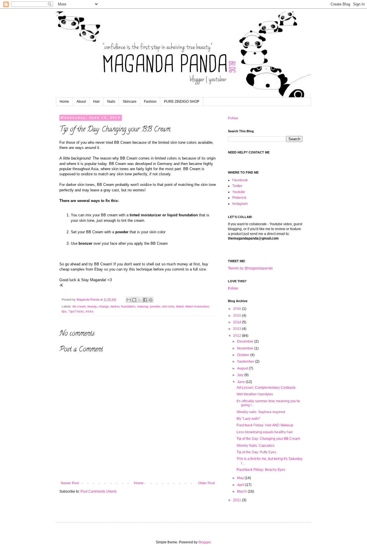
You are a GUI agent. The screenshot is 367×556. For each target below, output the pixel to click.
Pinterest (239, 198)
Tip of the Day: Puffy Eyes (256, 452)
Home (64, 102)
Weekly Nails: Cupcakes (255, 446)
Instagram (240, 204)
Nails (111, 102)
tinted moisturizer (197, 306)
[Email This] (129, 300)
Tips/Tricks (76, 311)
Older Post (206, 483)
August (243, 368)
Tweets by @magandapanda (250, 268)
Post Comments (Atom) (98, 491)
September (246, 361)
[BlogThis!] (134, 300)
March (242, 491)
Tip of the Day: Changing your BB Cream (268, 439)
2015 (237, 316)
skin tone (168, 306)
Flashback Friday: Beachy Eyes (261, 470)
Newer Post (70, 483)
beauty (92, 306)
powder (155, 306)
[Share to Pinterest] (150, 300)
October (243, 355)
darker (114, 306)
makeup (142, 306)
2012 (237, 336)
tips (64, 311)
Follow (233, 118)
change (103, 306)
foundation (128, 306)
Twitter (237, 186)
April (241, 485)
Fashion (150, 102)
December (245, 341)
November (245, 348)
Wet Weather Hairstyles (255, 394)
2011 (237, 500)
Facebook (240, 180)
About (81, 102)
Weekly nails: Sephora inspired (261, 412)
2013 (237, 329)
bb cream (79, 306)
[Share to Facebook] (145, 300)
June (241, 382)
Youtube (238, 192)
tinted (180, 306)
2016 (237, 309)
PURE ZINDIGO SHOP (181, 102)
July (240, 375)
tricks (89, 311)
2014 (237, 322)
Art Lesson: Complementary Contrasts (266, 388)
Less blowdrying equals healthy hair (265, 432)
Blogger (204, 542)
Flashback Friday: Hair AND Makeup (265, 425)
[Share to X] (139, 300)
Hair (96, 102)
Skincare (129, 102)
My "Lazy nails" (248, 419)
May (241, 478)
